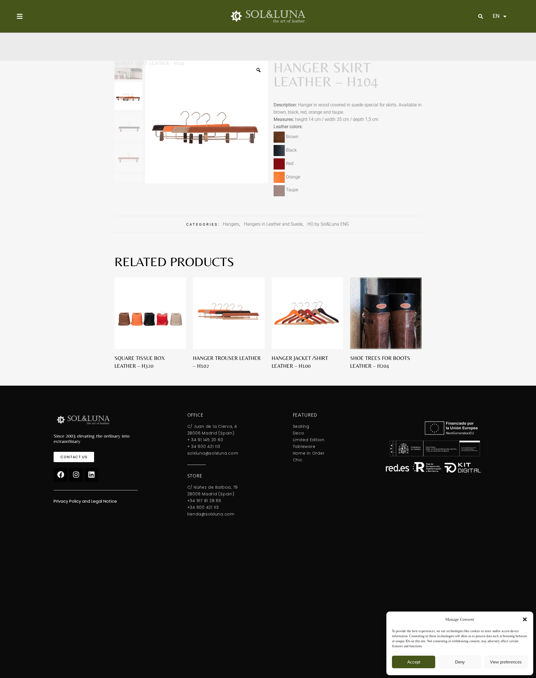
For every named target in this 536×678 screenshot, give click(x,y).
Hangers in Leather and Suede (273, 224)
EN (496, 16)
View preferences (506, 662)
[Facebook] (61, 475)
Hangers (231, 224)
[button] (525, 619)
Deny (460, 662)
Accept (413, 662)
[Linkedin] (91, 475)
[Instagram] (76, 475)
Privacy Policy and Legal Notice (85, 501)
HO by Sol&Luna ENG (328, 224)
